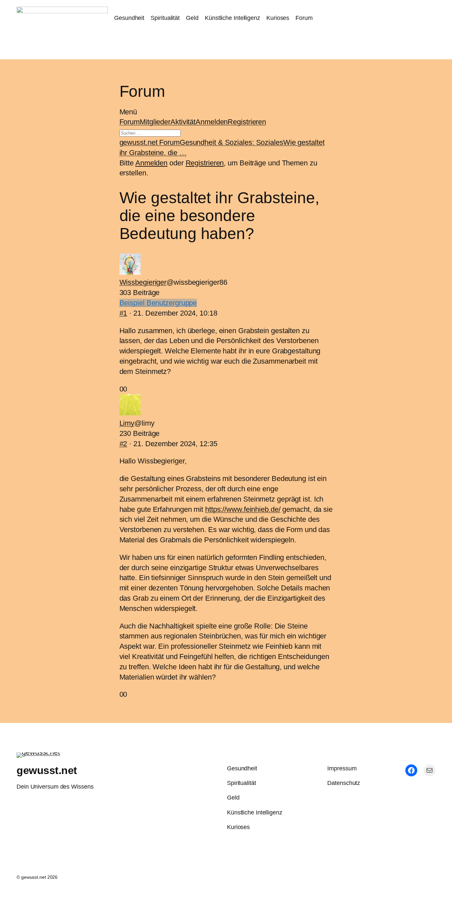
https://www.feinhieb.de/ (243, 509)
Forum (129, 122)
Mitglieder (155, 122)
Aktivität (183, 122)
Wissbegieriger (143, 282)
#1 (123, 313)
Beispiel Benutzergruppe (158, 303)
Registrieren (247, 122)
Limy (127, 423)
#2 (123, 444)
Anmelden (212, 122)
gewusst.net (47, 770)
